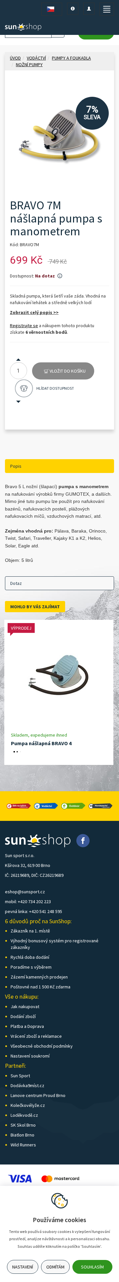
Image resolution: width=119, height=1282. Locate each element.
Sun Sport (20, 1076)
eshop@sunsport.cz (25, 892)
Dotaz (16, 583)
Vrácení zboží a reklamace (36, 1036)
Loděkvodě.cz (24, 1115)
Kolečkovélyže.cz (28, 1105)
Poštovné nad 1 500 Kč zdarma (40, 987)
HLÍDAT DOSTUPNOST (55, 388)
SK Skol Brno (23, 1125)
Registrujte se (24, 325)
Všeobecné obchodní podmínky (42, 1046)
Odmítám (55, 1267)
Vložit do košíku (67, 371)
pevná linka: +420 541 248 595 (33, 911)
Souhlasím (92, 1267)
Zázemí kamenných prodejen (39, 977)
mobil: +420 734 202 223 (28, 901)
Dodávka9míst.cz (27, 1085)
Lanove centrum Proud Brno (38, 1095)
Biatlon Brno (22, 1135)
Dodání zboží (23, 1016)
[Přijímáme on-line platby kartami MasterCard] (60, 1178)
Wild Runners (23, 1145)
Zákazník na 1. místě (30, 931)
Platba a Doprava (27, 1026)
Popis (15, 466)
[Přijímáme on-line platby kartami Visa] (20, 1178)
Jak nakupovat (25, 1006)
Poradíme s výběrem (31, 967)
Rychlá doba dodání (30, 957)
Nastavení (22, 1267)
